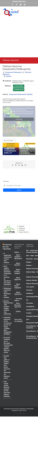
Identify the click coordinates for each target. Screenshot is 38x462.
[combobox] (19, 185)
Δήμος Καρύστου (17, 278)
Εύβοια (16, 252)
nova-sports (30, 287)
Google (8, 115)
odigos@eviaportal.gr (19, 1)
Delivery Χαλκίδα (31, 280)
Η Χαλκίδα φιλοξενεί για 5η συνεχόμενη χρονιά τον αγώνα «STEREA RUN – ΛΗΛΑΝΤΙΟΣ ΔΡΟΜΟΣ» (7, 326)
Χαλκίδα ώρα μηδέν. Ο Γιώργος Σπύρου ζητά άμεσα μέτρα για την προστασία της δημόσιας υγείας (7, 367)
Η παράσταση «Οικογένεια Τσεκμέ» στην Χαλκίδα (7, 258)
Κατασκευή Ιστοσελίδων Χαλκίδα (14, 409)
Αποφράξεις (30, 306)
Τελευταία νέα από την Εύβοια (7, 247)
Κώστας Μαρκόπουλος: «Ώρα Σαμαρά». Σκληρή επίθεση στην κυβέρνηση (7, 307)
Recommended (8, 140)
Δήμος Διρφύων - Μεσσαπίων (18, 256)
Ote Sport (29, 290)
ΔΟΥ (27, 319)
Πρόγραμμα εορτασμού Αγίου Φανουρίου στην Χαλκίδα (7, 292)
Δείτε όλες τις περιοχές (18, 320)
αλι (27, 300)
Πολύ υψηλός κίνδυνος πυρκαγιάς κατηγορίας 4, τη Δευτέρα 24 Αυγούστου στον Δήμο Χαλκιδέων (7, 275)
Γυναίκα (28, 313)
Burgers (28, 262)
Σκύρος (18, 311)
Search (19, 190)
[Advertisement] (19, 36)
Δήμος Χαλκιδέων (18, 293)
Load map (19, 119)
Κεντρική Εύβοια (18, 299)
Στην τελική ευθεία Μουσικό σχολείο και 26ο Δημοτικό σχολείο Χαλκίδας (7, 389)
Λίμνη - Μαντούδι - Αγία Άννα (18, 305)
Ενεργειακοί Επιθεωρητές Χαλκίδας (21, 94)
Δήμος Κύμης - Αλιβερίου (17, 286)
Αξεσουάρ (29, 303)
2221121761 (23, 410)
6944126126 (20, 89)
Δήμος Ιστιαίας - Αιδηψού (17, 271)
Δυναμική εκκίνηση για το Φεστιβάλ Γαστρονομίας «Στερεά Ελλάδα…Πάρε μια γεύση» (7, 345)
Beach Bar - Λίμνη (32, 259)
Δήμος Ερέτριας (17, 264)
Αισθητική (29, 293)
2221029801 (20, 86)
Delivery (28, 265)
